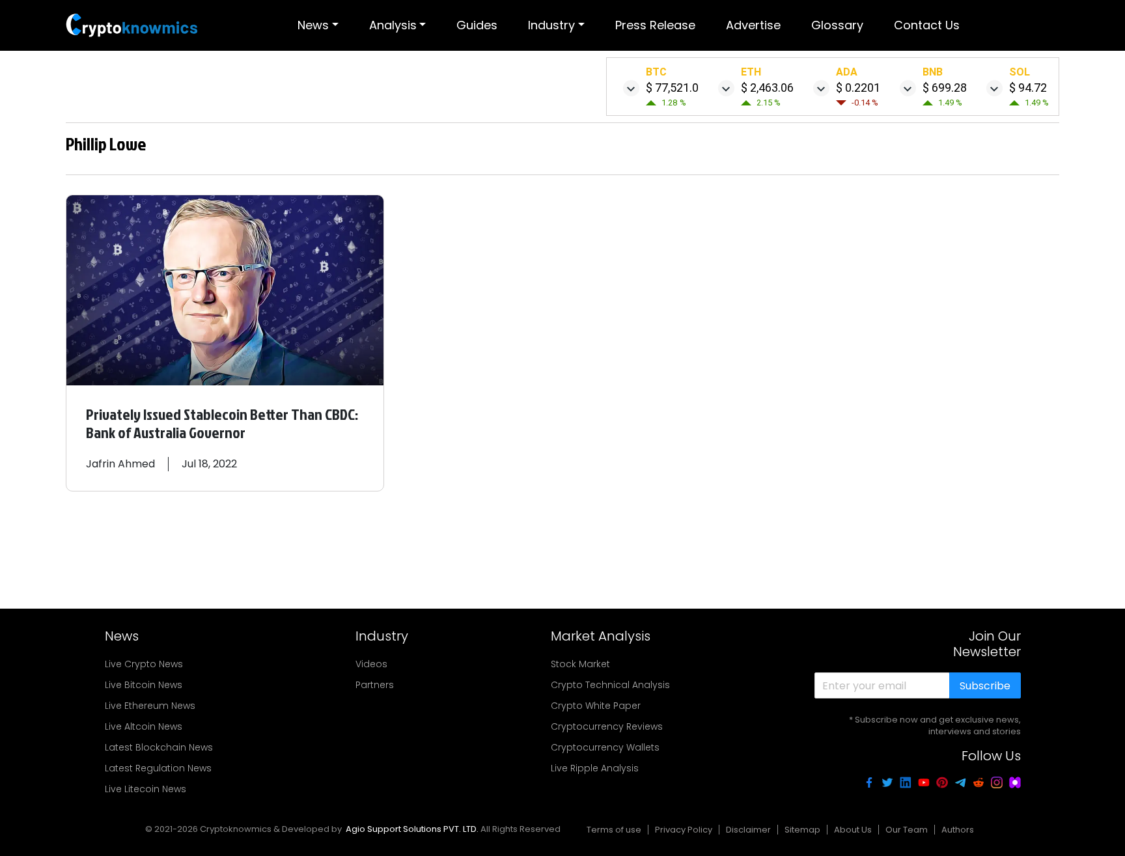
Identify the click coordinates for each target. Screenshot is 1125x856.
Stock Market (580, 663)
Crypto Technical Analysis (610, 684)
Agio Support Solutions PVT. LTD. (412, 829)
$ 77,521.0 (672, 87)
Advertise (753, 25)
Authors (957, 830)
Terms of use (614, 830)
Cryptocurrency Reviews (607, 726)
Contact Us (927, 25)
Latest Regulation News (158, 768)
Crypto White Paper (596, 705)
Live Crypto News (144, 663)
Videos (371, 663)
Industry (551, 25)
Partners (374, 684)
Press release (655, 25)
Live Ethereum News (150, 705)
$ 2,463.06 (767, 87)
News (313, 25)
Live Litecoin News (145, 788)
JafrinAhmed (120, 463)
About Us (853, 830)
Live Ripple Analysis (595, 768)
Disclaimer (748, 830)
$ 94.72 (1028, 87)
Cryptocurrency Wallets (605, 747)
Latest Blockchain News (159, 747)
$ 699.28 (945, 87)
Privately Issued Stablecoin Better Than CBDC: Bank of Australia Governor (222, 423)
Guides (476, 25)
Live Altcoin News (143, 726)
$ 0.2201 (858, 87)
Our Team (906, 830)
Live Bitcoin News (143, 684)
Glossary (837, 25)
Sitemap (802, 830)
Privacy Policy (683, 830)
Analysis (393, 25)
